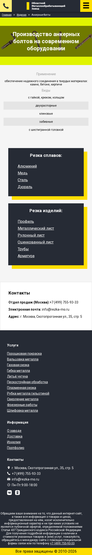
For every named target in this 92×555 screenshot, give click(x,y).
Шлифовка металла (22, 410)
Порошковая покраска (24, 353)
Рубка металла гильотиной (28, 393)
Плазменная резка (21, 388)
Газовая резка (18, 365)
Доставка (14, 436)
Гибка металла (18, 371)
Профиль (26, 221)
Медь (23, 173)
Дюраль (25, 187)
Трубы (23, 249)
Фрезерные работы (22, 405)
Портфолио (15, 448)
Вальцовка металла (22, 359)
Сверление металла (22, 399)
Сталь (23, 180)
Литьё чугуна (17, 376)
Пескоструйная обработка (27, 382)
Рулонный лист (31, 235)
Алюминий (27, 166)
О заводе (14, 431)
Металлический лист (36, 228)
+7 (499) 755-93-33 (26, 474)
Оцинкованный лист (36, 242)
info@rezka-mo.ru (25, 479)
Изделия (14, 442)
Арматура (26, 256)
